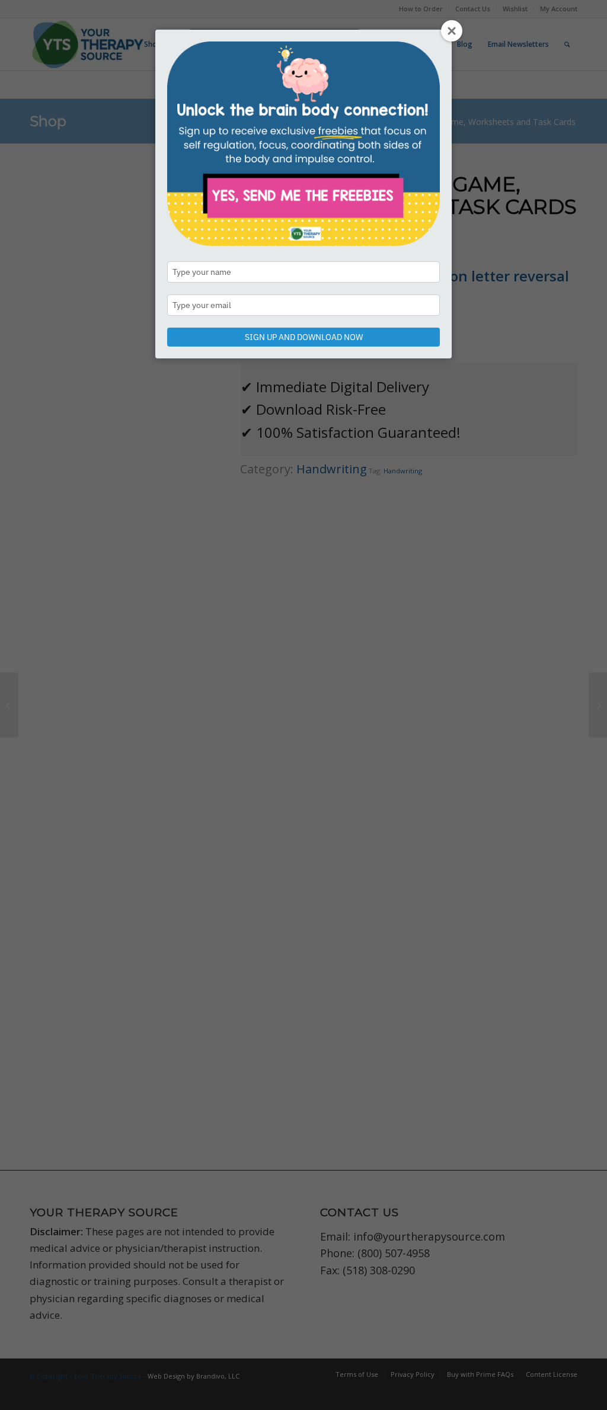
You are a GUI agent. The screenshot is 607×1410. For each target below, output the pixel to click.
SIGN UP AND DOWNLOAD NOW (304, 337)
